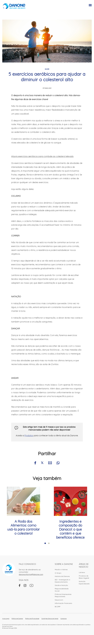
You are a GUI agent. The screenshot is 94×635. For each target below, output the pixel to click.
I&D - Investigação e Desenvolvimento (62, 581)
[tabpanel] (23, 511)
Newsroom (59, 600)
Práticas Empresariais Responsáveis (63, 595)
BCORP (57, 607)
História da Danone (62, 576)
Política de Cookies (17, 618)
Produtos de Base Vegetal (84, 577)
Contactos (64, 618)
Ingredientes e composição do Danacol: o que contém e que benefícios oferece (70, 529)
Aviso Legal (5, 618)
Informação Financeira (63, 603)
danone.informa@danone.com (31, 574)
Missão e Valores (61, 569)
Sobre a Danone (64, 564)
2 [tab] (49, 543)
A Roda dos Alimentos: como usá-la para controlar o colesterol (23, 527)
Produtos (28, 435)
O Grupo (58, 573)
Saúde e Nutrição (61, 585)
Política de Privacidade (32, 618)
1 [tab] (45, 543)
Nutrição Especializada (84, 582)
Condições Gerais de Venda (49, 618)
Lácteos (82, 572)
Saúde (47, 69)
